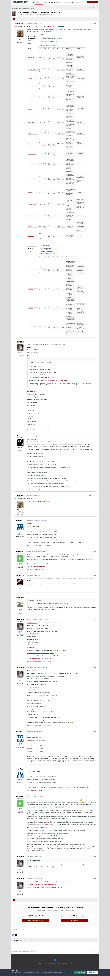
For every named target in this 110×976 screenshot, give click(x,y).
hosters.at (30, 133)
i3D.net (29, 143)
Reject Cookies (92, 972)
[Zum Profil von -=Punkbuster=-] (14, 13)
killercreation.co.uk (32, 439)
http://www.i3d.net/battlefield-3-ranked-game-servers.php (55, 380)
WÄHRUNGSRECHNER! (32, 634)
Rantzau (20, 436)
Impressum (64, 963)
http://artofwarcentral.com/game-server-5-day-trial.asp (40, 653)
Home (33, 3)
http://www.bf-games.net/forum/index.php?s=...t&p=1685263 (42, 884)
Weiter (29, 18)
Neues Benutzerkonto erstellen (35, 920)
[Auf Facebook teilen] (13, 935)
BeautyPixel (20, 575)
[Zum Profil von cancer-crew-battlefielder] (20, 604)
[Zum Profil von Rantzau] (20, 442)
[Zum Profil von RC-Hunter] (20, 558)
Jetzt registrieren (92, 2)
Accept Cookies (81, 972)
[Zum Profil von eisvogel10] (20, 527)
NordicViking (19, 341)
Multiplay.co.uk (31, 178)
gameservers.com (31, 122)
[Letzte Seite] (33, 19)
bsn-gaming (30, 269)
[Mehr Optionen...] (94, 23)
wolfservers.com (31, 236)
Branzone (30, 78)
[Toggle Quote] (29, 358)
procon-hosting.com (32, 204)
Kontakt (59, 963)
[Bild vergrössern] (72, 722)
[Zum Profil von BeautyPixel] (20, 582)
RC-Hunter (19, 551)
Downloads (48, 3)
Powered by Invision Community (55, 966)
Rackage (29, 523)
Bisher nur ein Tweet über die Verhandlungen (38, 501)
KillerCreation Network (32, 154)
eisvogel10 (19, 520)
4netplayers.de (31, 57)
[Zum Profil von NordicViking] (20, 347)
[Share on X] (16, 935)
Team (70, 963)
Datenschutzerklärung (50, 963)
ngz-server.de (30, 192)
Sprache (40, 963)
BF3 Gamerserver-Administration (45, 14)
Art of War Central (31, 69)
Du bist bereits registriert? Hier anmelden (74, 2)
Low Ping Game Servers (32, 163)
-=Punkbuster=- (24, 14)
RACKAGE (30, 215)
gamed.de (30, 109)
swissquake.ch (31, 226)
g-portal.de (30, 96)
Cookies (19, 972)
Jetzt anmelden (74, 920)
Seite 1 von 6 (39, 18)
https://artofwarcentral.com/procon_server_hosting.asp (40, 658)
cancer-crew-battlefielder (19, 596)
